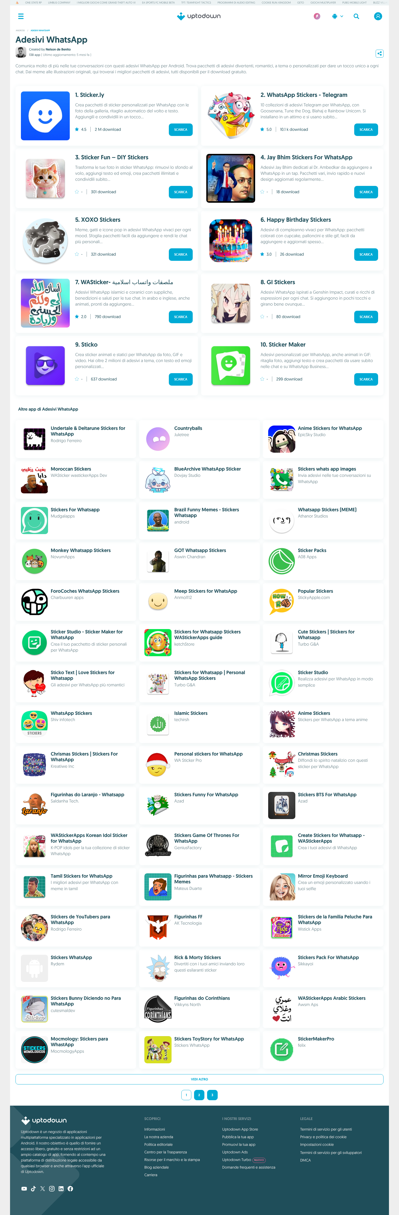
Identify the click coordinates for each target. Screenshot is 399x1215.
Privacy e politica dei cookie (323, 1136)
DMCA (305, 1160)
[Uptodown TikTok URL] (33, 1189)
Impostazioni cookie (317, 1144)
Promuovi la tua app (238, 1144)
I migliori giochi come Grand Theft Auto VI (106, 2)
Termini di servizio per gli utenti (326, 1129)
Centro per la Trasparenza (165, 1152)
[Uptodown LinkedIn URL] (61, 1189)
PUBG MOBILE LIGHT (354, 2)
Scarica (180, 130)
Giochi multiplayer (323, 2)
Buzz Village (381, 2)
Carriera (150, 1174)
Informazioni (154, 1129)
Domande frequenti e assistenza (248, 1167)
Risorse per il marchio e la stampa (172, 1159)
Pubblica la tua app (238, 1136)
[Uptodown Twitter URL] (42, 1189)
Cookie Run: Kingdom (276, 2)
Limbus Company (59, 2)
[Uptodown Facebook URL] (70, 1189)
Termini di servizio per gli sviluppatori (331, 1152)
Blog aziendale (156, 1167)
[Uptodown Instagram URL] (52, 1189)
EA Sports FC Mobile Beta (158, 2)
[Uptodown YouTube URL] (24, 1189)
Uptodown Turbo (243, 1159)
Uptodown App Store (240, 1129)
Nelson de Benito (58, 49)
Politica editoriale (158, 1144)
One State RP (33, 2)
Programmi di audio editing (236, 2)
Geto (300, 2)
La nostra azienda (158, 1136)
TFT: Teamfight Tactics (196, 2)
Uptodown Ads (235, 1152)
